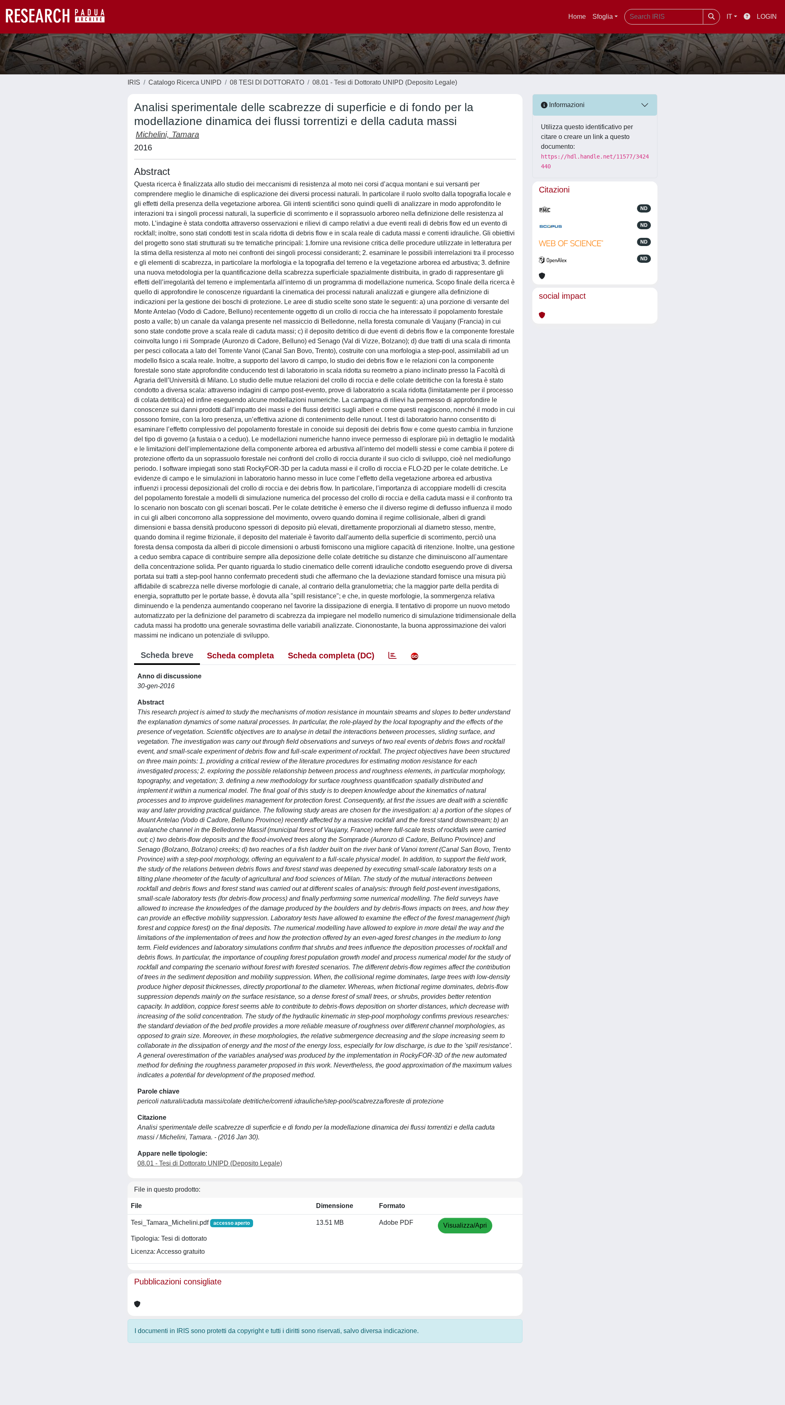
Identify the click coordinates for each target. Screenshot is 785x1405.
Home (577, 16)
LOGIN (767, 16)
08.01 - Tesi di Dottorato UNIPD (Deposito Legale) (384, 82)
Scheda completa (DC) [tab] (331, 655)
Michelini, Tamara (167, 134)
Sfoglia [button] (602, 16)
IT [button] (729, 16)
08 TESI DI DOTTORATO (267, 82)
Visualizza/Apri (465, 1225)
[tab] (392, 655)
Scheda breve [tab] (167, 655)
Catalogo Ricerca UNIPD (185, 82)
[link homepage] (59, 17)
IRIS (134, 82)
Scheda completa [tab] (240, 655)
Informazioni (566, 104)
